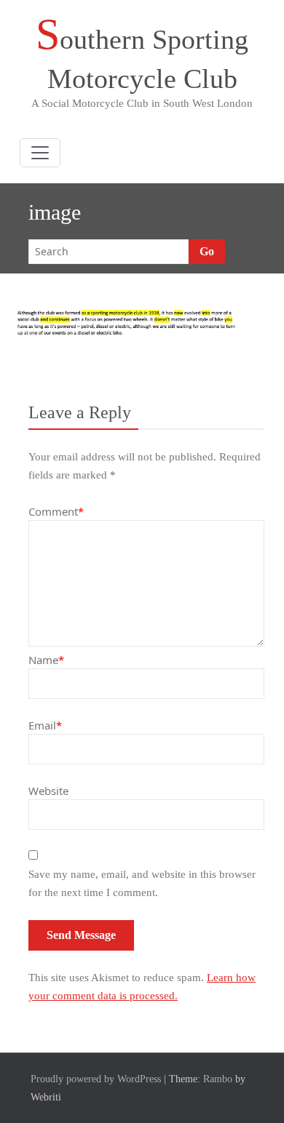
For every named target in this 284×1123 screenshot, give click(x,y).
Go (207, 251)
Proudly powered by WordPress (96, 1079)
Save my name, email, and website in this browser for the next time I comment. (142, 883)
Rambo (217, 1079)
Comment (56, 511)
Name (46, 659)
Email (45, 725)
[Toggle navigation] (40, 152)
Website (48, 790)
